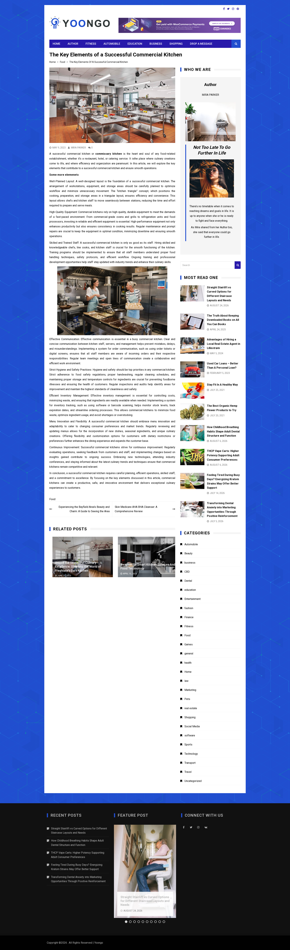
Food (52, 499)
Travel (187, 772)
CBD (187, 571)
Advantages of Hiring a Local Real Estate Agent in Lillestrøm (223, 344)
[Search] (238, 265)
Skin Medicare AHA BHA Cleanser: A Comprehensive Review (136, 509)
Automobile (112, 43)
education (135, 43)
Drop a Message (201, 43)
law (186, 680)
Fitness (91, 43)
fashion (188, 608)
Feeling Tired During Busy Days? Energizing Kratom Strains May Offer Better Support (76, 867)
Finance (189, 617)
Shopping (176, 43)
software (189, 735)
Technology (191, 753)
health (187, 662)
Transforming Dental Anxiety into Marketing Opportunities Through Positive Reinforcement (78, 879)
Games (188, 644)
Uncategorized (193, 781)
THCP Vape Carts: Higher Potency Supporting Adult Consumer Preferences (223, 455)
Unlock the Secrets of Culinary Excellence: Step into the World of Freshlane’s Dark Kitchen (75, 566)
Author (73, 43)
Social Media (192, 726)
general (188, 653)
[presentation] (164, 541)
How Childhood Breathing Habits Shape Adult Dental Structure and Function (223, 431)
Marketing (190, 690)
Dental (188, 580)
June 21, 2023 (61, 576)
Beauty (188, 553)
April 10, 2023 (127, 573)
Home (56, 43)
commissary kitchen (108, 153)
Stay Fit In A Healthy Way (222, 384)
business (156, 43)
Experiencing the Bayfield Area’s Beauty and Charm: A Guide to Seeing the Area (84, 509)
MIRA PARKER (78, 147)
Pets (187, 699)
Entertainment (192, 599)
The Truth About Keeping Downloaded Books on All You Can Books (223, 320)
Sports (188, 744)
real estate (190, 708)
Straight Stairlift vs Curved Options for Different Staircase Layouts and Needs (79, 830)
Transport (190, 762)
